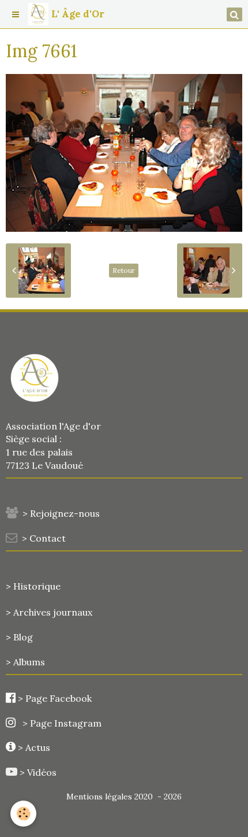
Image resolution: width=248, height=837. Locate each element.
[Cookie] (23, 814)
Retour (123, 270)
